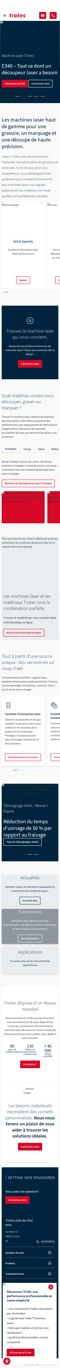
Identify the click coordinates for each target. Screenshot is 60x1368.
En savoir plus (30, 900)
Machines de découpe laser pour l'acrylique (28, 483)
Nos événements (30, 938)
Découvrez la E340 (15, 83)
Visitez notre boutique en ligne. (23, 632)
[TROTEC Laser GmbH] (17, 15)
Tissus (27, 449)
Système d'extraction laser (23, 757)
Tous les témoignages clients (22, 841)
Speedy (23, 280)
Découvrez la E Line (21, 1352)
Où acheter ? (30, 1064)
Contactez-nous (40, 83)
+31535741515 (47, 1241)
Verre (41, 449)
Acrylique (10, 449)
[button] (6, 1361)
